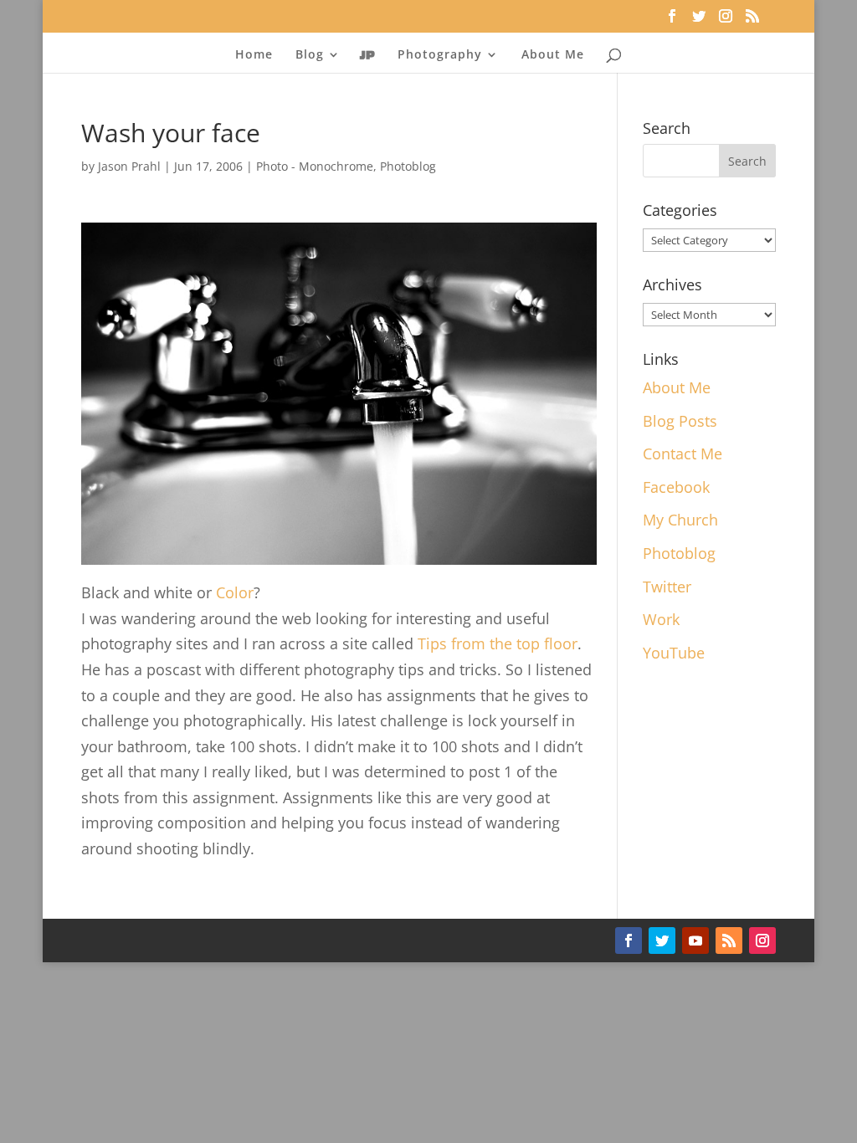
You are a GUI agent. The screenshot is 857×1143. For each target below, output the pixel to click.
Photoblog (408, 166)
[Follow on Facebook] (628, 940)
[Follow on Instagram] (762, 940)
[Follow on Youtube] (695, 940)
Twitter (667, 587)
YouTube (674, 653)
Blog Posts (680, 421)
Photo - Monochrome (314, 166)
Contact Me (682, 453)
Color (235, 592)
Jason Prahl (129, 166)
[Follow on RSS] (729, 940)
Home (254, 55)
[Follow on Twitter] (662, 940)
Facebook (676, 487)
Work (661, 619)
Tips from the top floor (497, 643)
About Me (552, 55)
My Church (680, 520)
